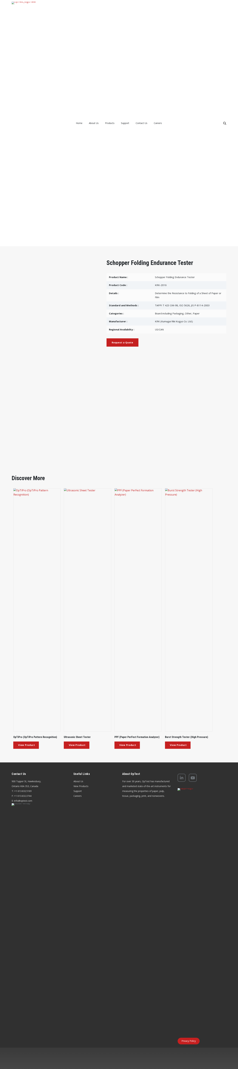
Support (78, 791)
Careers (78, 795)
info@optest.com (23, 800)
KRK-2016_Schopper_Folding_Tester (38, 382)
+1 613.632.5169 (23, 791)
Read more (26, 745)
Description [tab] (27, 368)
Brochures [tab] (55, 368)
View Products (81, 786)
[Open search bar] (224, 123)
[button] (122, 342)
